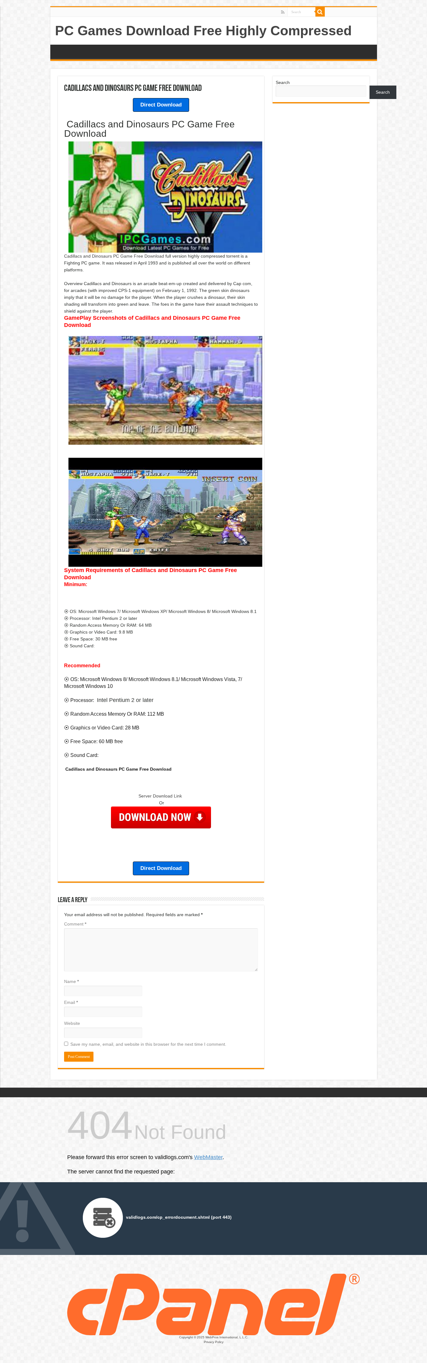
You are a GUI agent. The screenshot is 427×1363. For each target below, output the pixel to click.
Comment (75, 923)
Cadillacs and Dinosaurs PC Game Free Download (114, 256)
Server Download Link (160, 795)
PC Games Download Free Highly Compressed (203, 30)
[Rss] (282, 12)
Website (72, 1023)
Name (71, 981)
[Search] (320, 12)
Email (71, 1002)
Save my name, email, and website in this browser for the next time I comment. (148, 1044)
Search (283, 82)
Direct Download (161, 105)
